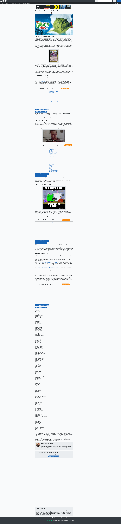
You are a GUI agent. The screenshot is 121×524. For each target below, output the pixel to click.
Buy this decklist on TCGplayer (40, 111)
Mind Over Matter (48, 262)
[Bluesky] (56, 519)
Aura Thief (50, 150)
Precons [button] (23, 1)
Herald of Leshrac (52, 156)
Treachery (50, 167)
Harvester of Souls (55, 262)
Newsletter (18, 3)
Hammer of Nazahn (52, 223)
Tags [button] (30, 1)
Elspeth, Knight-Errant (53, 227)
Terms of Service (66, 517)
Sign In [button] (114, 1)
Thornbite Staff (51, 95)
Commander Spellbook (64, 520)
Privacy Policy (61, 517)
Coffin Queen (51, 151)
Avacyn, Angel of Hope (53, 225)
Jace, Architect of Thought (53, 170)
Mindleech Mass (51, 159)
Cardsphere (58, 520)
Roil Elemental (51, 154)
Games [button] (7, 3)
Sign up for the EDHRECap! (54, 456)
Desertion (50, 165)
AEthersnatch (51, 166)
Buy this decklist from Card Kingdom (42, 109)
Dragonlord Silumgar (52, 149)
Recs (29, 3)
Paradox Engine (51, 94)
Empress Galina (51, 148)
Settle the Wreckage (42, 267)
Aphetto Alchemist (50, 80)
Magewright (51, 93)
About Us (53, 517)
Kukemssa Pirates (52, 157)
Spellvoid (73, 520)
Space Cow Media (49, 520)
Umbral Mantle (51, 92)
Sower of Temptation (52, 155)
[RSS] (62, 519)
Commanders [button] (18, 1)
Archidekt (54, 520)
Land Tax (46, 271)
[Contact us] (115, 3)
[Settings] (117, 3)
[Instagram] (60, 519)
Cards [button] (13, 1)
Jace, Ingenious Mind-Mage (53, 101)
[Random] (113, 3)
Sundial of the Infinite (52, 224)
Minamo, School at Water (53, 91)
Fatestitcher (43, 81)
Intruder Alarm (51, 100)
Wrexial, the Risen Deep (53, 152)
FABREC (69, 520)
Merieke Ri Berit (62, 47)
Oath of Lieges (49, 267)
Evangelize (50, 169)
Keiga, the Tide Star (52, 153)
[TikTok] (64, 519)
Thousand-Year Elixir (38, 84)
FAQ (3, 3)
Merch (13, 3)
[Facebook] (58, 519)
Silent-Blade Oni (51, 161)
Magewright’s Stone (47, 84)
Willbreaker (51, 158)
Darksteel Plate (51, 222)
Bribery (50, 168)
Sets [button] (27, 1)
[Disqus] (54, 470)
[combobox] (105, 1)
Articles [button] (10, 1)
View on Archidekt (65, 88)
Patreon (24, 3)
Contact (57, 517)
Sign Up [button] (118, 1)
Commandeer (51, 163)
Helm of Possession (52, 162)
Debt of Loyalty (51, 164)
